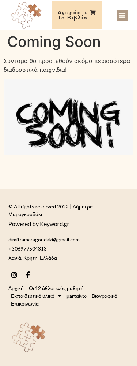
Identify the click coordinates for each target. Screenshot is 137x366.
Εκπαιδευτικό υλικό (32, 296)
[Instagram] (14, 275)
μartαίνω (76, 296)
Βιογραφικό (104, 296)
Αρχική (16, 288)
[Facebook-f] (28, 275)
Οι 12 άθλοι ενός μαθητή (56, 288)
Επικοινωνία (25, 303)
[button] (122, 15)
